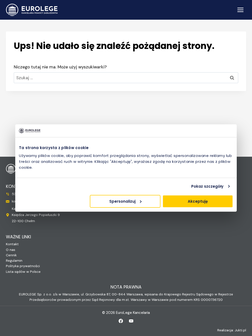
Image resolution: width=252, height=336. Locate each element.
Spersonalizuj (122, 201)
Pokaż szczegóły (207, 186)
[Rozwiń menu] (240, 10)
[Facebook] (120, 321)
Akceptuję (198, 201)
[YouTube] (131, 321)
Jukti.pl (240, 330)
